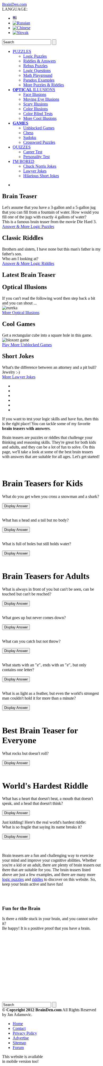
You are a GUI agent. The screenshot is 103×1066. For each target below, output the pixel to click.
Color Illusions (35, 109)
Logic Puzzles (35, 56)
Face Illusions (34, 94)
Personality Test (36, 156)
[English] (15, 18)
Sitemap (19, 1042)
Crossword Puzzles (39, 142)
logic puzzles (13, 879)
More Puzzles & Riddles (43, 85)
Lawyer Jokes (34, 171)
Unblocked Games (38, 128)
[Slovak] (21, 32)
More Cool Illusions (40, 118)
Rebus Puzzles (35, 66)
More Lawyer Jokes (18, 377)
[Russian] (21, 23)
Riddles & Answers (39, 61)
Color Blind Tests (38, 113)
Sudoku (29, 137)
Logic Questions (37, 70)
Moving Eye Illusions (41, 99)
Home (18, 1023)
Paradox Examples (38, 80)
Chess (28, 132)
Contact (19, 1028)
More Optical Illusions (20, 312)
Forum (18, 1047)
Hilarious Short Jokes (41, 176)
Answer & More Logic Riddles (28, 263)
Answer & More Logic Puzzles (28, 226)
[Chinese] (21, 28)
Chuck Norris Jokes (39, 166)
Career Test (32, 152)
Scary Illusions (35, 104)
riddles (37, 879)
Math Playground (37, 75)
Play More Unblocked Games (27, 344)
